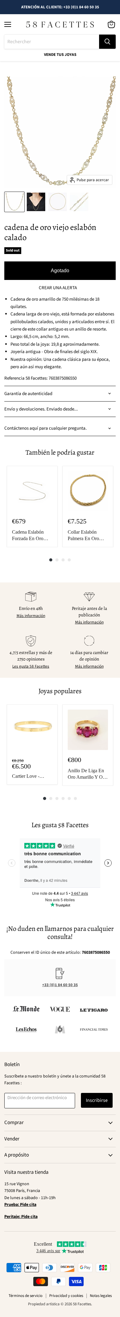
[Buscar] (107, 42)
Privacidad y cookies (66, 1295)
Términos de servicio (25, 1295)
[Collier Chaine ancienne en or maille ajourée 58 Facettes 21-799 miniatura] (14, 202)
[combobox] (51, 42)
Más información (31, 616)
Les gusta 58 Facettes (30, 666)
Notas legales (101, 1295)
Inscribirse (97, 1100)
